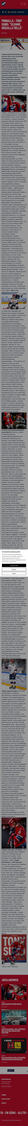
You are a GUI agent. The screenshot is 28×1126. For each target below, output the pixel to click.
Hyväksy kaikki (14, 565)
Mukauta (14, 569)
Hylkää (14, 573)
